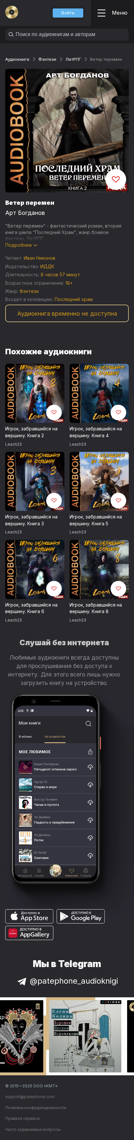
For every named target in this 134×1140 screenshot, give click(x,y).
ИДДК (47, 266)
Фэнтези (47, 59)
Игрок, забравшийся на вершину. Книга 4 (96, 432)
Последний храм (74, 299)
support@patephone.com (30, 1096)
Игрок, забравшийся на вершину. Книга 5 (96, 520)
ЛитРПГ (73, 59)
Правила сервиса (22, 1118)
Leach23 (13, 444)
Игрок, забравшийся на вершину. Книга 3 (31, 520)
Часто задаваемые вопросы (32, 1129)
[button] (68, 13)
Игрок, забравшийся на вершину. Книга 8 (96, 608)
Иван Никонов (39, 258)
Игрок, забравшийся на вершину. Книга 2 (31, 432)
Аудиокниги (17, 59)
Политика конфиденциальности (35, 1107)
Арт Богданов (25, 212)
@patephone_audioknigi (74, 981)
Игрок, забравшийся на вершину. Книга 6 (31, 608)
